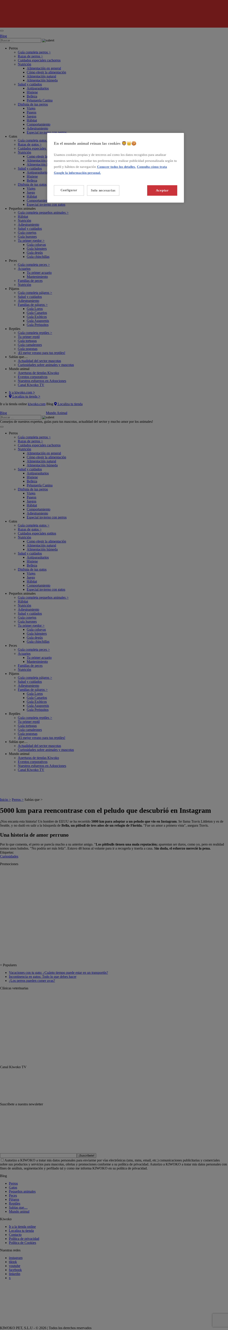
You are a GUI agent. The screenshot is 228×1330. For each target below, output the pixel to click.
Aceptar (162, 190)
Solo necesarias (103, 190)
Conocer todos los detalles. (116, 167)
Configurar (69, 190)
